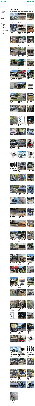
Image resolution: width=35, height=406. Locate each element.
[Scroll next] (33, 11)
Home (1, 7)
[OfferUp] (3, 1)
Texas (3, 7)
